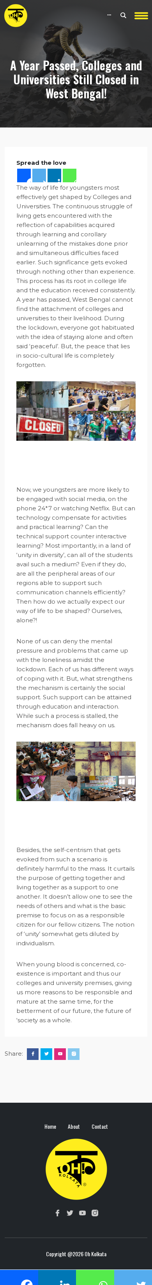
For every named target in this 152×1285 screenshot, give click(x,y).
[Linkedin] (54, 175)
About (74, 1126)
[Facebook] (24, 175)
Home (50, 1126)
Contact (100, 1126)
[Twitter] (39, 175)
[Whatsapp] (69, 175)
